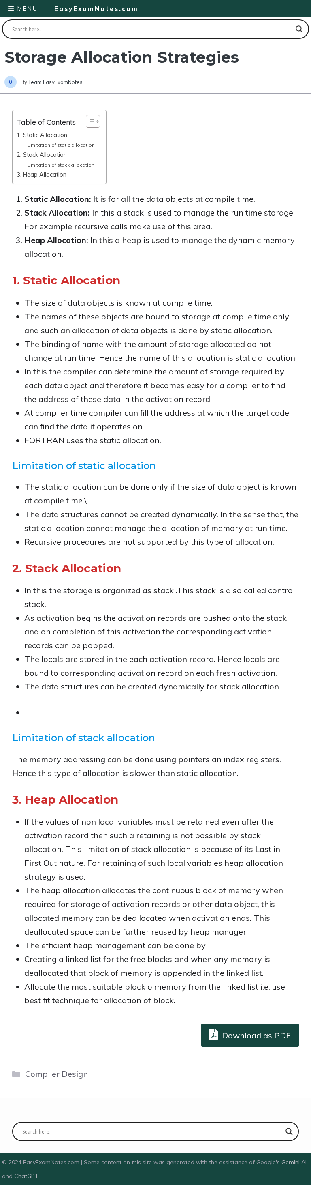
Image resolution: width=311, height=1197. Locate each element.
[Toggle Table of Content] (89, 121)
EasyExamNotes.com (96, 9)
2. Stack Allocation (42, 155)
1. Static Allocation (42, 135)
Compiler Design (56, 1074)
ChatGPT (26, 1176)
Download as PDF (255, 1035)
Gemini (291, 1162)
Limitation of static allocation (61, 145)
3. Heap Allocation (41, 174)
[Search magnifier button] (299, 29)
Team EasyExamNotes (55, 82)
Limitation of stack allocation (60, 165)
